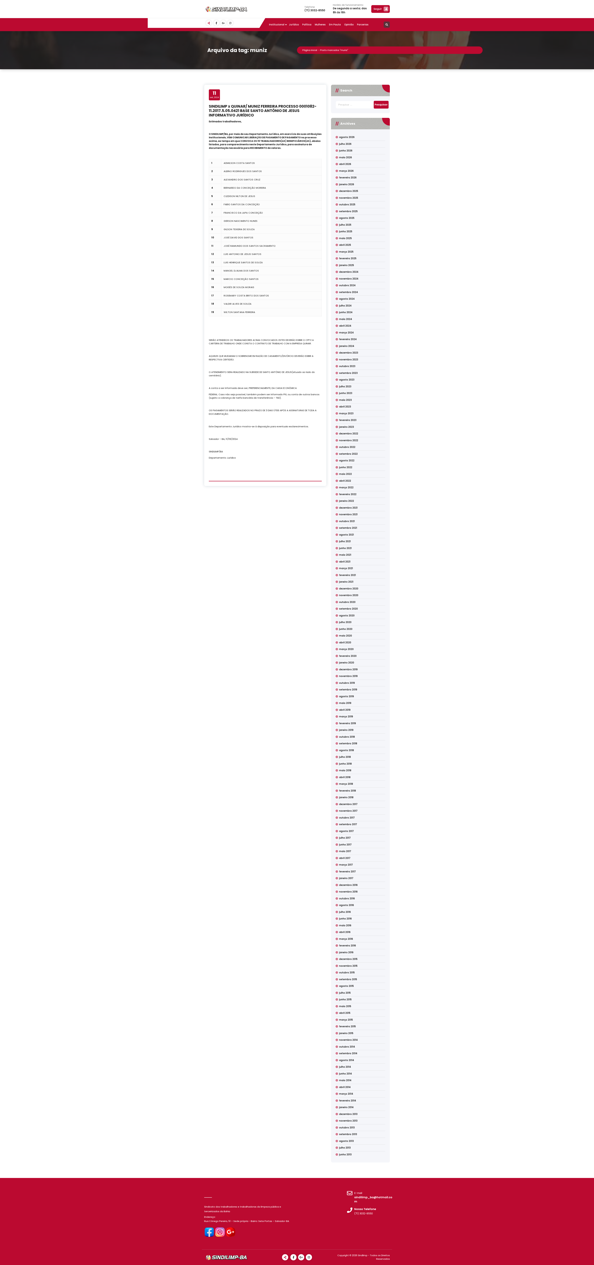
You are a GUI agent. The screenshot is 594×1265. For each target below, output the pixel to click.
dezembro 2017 (348, 804)
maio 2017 (345, 851)
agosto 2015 (346, 986)
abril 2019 (345, 709)
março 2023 (346, 413)
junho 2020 (345, 629)
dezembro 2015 (348, 959)
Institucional (276, 24)
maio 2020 (345, 635)
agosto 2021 (346, 534)
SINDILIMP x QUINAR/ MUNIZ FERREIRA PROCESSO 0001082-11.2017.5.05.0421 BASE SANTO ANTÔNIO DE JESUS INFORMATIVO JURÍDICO (262, 111)
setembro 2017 (348, 824)
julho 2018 (345, 757)
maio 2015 (345, 1006)
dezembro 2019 (348, 669)
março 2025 (346, 251)
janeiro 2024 (346, 346)
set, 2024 (214, 94)
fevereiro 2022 (347, 494)
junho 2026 (345, 150)
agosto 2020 (347, 615)
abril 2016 (345, 932)
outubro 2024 (347, 285)
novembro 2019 (348, 676)
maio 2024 (345, 319)
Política (306, 24)
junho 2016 (345, 918)
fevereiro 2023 (347, 420)
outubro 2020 (347, 602)
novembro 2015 (348, 965)
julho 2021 (345, 541)
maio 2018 (345, 770)
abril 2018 (345, 777)
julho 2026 (345, 144)
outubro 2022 (347, 447)
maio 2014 (345, 1080)
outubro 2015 (347, 972)
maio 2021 (345, 554)
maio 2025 (345, 238)
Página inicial (309, 50)
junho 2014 (345, 1073)
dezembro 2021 (348, 507)
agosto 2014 (346, 1060)
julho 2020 (345, 622)
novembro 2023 (348, 359)
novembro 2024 (348, 278)
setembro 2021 (348, 528)
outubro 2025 (347, 204)
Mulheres (320, 24)
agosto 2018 (346, 750)
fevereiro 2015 (347, 1026)
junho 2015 (345, 999)
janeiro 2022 (346, 501)
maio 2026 (345, 157)
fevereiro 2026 (348, 177)
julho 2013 (345, 1147)
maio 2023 (345, 400)
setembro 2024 (348, 292)
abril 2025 (345, 245)
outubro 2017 (347, 817)
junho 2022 (345, 467)
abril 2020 (345, 642)
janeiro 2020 (346, 662)
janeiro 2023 (346, 427)
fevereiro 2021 (347, 575)
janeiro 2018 (346, 797)
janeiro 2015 (346, 1033)
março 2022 (346, 487)
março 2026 (346, 171)
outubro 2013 (347, 1127)
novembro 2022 (348, 440)
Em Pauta (335, 24)
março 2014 (346, 1093)
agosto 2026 (347, 137)
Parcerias (362, 24)
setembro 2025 (348, 211)
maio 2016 (345, 925)
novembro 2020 (348, 595)
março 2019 (346, 716)
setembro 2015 (348, 979)
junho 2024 (346, 312)
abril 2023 (345, 406)
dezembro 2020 (348, 588)
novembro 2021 (348, 514)
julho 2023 (345, 386)
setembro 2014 (348, 1053)
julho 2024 (345, 305)
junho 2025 (345, 231)
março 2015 (346, 1019)
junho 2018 (345, 763)
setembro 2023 (348, 373)
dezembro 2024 (348, 272)
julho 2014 (345, 1066)
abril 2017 (344, 858)
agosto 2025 (346, 218)
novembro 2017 (348, 810)
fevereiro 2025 (347, 258)
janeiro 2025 (346, 265)
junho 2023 (345, 393)
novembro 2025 (348, 197)
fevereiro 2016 (347, 945)
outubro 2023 (347, 366)
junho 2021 (345, 548)
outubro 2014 (347, 1046)
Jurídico (294, 24)
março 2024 (346, 332)
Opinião (349, 24)
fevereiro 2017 (347, 871)
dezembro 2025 (348, 191)
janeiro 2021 (346, 581)
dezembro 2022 (348, 433)
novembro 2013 (348, 1120)
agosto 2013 (346, 1141)
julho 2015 (345, 992)
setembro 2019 (348, 689)
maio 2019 (345, 703)
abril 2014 (345, 1087)
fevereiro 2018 (347, 790)
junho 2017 (345, 844)
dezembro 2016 (348, 885)
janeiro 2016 (346, 952)
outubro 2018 (347, 736)
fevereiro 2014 (347, 1100)
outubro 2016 (347, 898)
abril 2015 (344, 1013)
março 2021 (346, 568)
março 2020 (346, 649)
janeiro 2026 (346, 184)
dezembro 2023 (348, 352)
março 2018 (346, 784)
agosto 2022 (346, 460)
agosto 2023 (346, 379)
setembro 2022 (348, 453)
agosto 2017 (346, 831)
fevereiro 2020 (348, 656)
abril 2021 (344, 561)
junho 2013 (345, 1154)
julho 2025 (345, 224)
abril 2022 (345, 480)
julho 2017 (345, 837)
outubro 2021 (347, 521)
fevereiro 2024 (348, 339)
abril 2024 (345, 325)
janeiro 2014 (346, 1107)
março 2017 (346, 864)
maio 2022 (345, 474)
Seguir (378, 9)
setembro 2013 (348, 1134)
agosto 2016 (346, 905)
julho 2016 (345, 912)
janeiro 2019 (346, 730)
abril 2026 (345, 164)
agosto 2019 (346, 696)
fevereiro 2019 (347, 723)
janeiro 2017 (346, 878)
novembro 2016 (348, 891)
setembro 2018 (348, 743)
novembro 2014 (348, 1040)
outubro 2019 (347, 683)
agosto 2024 (347, 298)
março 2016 (346, 939)
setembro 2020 (348, 608)
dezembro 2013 (348, 1114)
